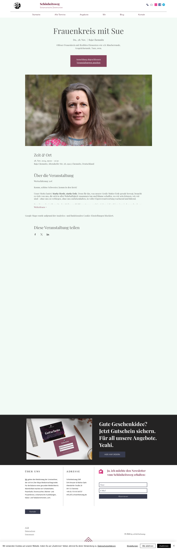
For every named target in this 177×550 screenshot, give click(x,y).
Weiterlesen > (40, 207)
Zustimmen (164, 546)
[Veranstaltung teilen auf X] (41, 234)
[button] (84, 14)
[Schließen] (173, 546)
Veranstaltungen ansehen (88, 62)
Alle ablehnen (147, 546)
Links (27, 537)
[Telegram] (163, 4)
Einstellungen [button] (132, 546)
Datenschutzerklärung (107, 546)
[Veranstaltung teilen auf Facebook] (35, 234)
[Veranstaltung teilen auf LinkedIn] (48, 234)
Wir (26, 479)
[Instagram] (156, 4)
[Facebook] (159, 4)
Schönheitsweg (50, 4)
